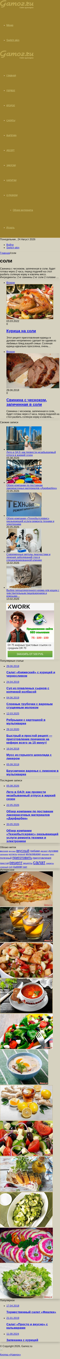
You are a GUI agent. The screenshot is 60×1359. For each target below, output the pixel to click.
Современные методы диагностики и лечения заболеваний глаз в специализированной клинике (28, 557)
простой (4, 863)
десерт (44, 851)
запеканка (4, 854)
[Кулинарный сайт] (17, 7)
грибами (35, 850)
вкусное (4, 851)
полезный (6, 858)
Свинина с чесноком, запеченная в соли (26, 402)
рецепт (15, 863)
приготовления (42, 857)
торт (24, 867)
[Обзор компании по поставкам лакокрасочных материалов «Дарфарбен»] (24, 482)
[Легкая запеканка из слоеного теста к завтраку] (26, 905)
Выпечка (11, 135)
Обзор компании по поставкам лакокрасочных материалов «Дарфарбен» (31, 487)
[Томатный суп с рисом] (26, 1012)
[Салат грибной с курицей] (26, 1297)
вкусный (22, 851)
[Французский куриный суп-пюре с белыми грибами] (24, 1083)
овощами (45, 854)
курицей (21, 854)
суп (10, 867)
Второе (10, 105)
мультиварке (33, 854)
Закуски (11, 165)
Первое (10, 90)
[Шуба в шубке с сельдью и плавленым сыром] (26, 1262)
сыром (17, 866)
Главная (5, 253)
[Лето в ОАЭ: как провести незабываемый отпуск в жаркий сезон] (24, 449)
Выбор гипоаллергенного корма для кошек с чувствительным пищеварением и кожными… (32, 593)
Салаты (10, 120)
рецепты (27, 863)
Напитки (11, 180)
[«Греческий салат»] (26, 1155)
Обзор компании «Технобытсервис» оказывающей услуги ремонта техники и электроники (30, 521)
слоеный (4, 867)
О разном (11, 195)
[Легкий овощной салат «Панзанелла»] (26, 976)
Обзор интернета (23, 210)
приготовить (22, 858)
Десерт (10, 150)
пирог (52, 854)
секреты (50, 863)
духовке (53, 850)
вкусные (12, 851)
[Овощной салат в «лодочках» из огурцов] (26, 1048)
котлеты (13, 854)
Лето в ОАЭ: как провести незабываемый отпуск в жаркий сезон (31, 453)
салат (39, 862)
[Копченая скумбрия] (26, 1190)
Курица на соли (21, 331)
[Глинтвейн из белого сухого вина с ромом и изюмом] (26, 941)
